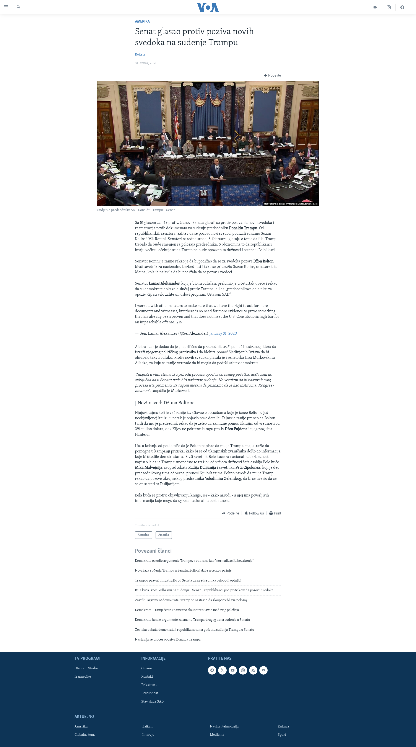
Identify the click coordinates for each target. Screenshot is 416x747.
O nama (147, 668)
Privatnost (149, 685)
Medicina (217, 735)
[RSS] (253, 670)
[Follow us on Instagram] (243, 670)
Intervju (148, 735)
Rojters (140, 54)
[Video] (375, 7)
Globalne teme (85, 735)
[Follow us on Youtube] (233, 670)
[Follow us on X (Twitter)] (222, 670)
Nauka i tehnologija (224, 726)
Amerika (142, 22)
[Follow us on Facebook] (212, 670)
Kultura (283, 726)
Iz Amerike (83, 677)
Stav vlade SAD (152, 701)
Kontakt (147, 677)
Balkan (147, 726)
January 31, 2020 (223, 334)
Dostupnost (149, 693)
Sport (282, 735)
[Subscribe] (263, 670)
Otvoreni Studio (86, 668)
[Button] (272, 75)
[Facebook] (402, 7)
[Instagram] (389, 7)
